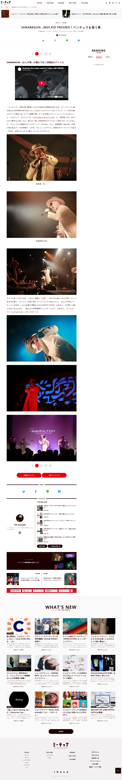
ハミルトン (49, 31)
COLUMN (84, 3)
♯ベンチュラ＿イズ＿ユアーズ (66, 31)
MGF (75, 31)
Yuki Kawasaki (62, 35)
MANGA (61, 3)
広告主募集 (95, 764)
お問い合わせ (95, 755)
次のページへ (53, 475)
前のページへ (29, 475)
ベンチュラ (56, 31)
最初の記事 (42, 546)
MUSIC (27, 755)
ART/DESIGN (26, 760)
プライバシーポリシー (95, 761)
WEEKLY (90, 57)
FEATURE (50, 3)
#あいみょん (27, 591)
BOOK (26, 762)
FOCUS (39, 3)
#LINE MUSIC (15, 591)
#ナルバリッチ (64, 591)
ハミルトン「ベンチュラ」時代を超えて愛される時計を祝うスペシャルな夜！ (35, 14)
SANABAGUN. (42, 31)
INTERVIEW (49, 755)
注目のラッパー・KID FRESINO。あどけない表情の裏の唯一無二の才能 (94, 14)
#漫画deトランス (51, 591)
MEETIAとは (95, 752)
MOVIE (27, 757)
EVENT (6, 7)
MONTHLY (99, 57)
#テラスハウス (38, 591)
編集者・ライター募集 (95, 767)
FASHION (26, 765)
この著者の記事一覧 (55, 546)
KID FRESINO (81, 31)
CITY (26, 767)
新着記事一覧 (95, 758)
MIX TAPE (72, 3)
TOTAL (108, 57)
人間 (43, 298)
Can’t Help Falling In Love (43, 117)
